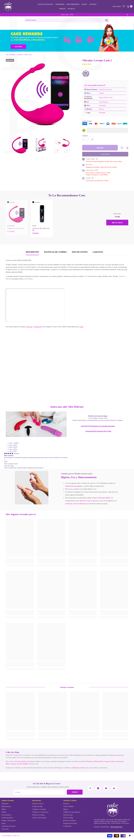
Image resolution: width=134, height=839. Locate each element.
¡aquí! (82, 326)
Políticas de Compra (55, 252)
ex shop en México (100, 819)
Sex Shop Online (20, 761)
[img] (9, 453)
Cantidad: (85, 135)
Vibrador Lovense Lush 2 (15, 228)
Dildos (8, 764)
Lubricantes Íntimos (103, 498)
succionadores (122, 821)
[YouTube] (106, 788)
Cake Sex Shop (10, 54)
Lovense (101, 93)
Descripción (32, 252)
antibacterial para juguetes (73, 486)
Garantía (98, 252)
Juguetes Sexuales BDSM (19, 764)
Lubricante (29, 326)
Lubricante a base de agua (87, 501)
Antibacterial (37, 326)
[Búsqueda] (106, 20)
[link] (31, 487)
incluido (12, 202)
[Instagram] (98, 788)
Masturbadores (99, 761)
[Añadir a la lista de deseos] (122, 147)
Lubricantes (119, 761)
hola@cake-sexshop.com (80, 768)
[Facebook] (90, 788)
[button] (86, 64)
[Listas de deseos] (124, 6)
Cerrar (127, 15)
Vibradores (89, 761)
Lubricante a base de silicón (74, 504)
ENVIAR (74, 792)
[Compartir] (126, 147)
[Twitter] (114, 788)
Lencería (31, 764)
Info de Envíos (80, 252)
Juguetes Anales (109, 761)
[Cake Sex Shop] (67, 37)
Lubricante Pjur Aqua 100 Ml (40, 229)
